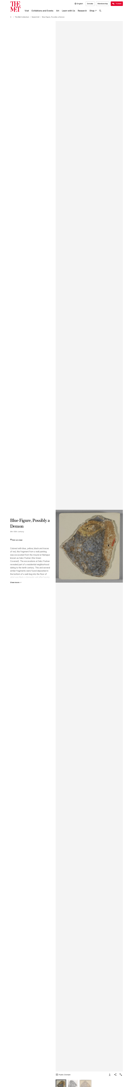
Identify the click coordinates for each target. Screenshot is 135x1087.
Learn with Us (68, 10)
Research (82, 10)
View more (14, 582)
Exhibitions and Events (42, 10)
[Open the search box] (100, 10)
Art (57, 10)
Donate (90, 4)
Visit (27, 10)
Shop (92, 10)
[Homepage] (15, 6)
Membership (103, 4)
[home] (11, 17)
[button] (89, 546)
